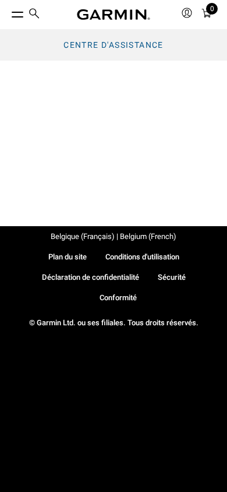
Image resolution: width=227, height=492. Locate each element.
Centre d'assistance (113, 45)
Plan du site (67, 256)
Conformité (118, 297)
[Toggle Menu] (7, 11)
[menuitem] (34, 15)
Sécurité (172, 277)
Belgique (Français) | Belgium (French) (113, 236)
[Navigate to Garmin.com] (113, 14)
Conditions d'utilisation (142, 256)
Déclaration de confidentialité (90, 277)
